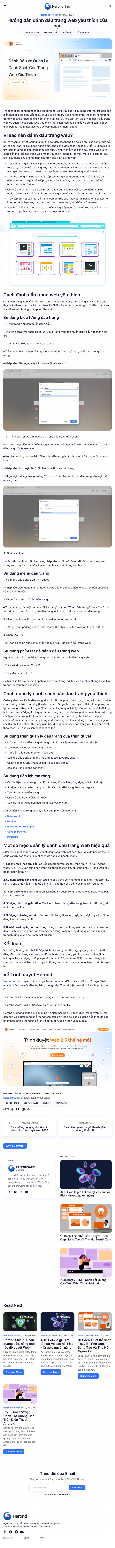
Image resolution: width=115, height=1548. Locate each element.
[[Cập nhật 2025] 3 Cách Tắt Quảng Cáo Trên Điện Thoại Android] (86, 1262)
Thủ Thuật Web (82, 32)
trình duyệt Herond (53, 1093)
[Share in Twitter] (12, 1109)
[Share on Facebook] (17, 1109)
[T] (21, 1192)
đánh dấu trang (21, 1093)
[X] (9, 1192)
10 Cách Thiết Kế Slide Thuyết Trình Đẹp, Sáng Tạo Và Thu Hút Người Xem (85, 1237)
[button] (5, 6)
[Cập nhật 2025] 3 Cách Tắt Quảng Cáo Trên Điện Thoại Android (83, 1281)
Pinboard (12, 836)
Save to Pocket (16, 831)
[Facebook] (15, 1192)
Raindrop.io (14, 816)
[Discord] (26, 1192)
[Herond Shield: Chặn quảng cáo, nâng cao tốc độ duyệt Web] (20, 1321)
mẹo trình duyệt (36, 1093)
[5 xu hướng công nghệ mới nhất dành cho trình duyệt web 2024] (29, 1126)
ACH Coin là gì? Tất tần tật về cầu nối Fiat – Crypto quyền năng (85, 1193)
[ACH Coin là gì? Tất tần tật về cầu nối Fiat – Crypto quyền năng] (86, 1174)
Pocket (11, 821)
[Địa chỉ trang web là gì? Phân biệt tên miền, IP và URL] (85, 1126)
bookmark (7, 1093)
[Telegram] (16, 1532)
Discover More (14, 1372)
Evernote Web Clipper (20, 826)
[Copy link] (29, 1109)
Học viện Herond (32, 32)
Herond (7, 981)
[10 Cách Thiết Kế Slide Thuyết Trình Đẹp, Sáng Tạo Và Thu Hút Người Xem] (86, 1218)
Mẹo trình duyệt (51, 32)
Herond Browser (25, 1166)
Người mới (67, 32)
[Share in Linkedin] (23, 1109)
